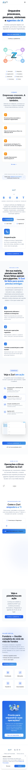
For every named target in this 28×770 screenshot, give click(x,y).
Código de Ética (9, 753)
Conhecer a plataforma (13, 443)
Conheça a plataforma (14, 38)
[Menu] (25, 2)
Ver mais (13, 164)
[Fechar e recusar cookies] (25, 756)
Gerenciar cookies (18, 753)
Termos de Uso (20, 751)
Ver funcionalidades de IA (14, 447)
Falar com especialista (13, 34)
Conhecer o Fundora (8, 662)
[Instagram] (17, 748)
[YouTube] (19, 748)
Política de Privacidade (9, 751)
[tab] (8, 219)
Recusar (8, 766)
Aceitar (20, 766)
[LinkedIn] (15, 748)
